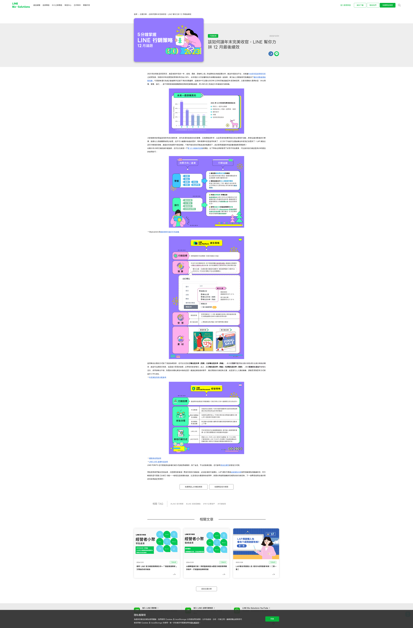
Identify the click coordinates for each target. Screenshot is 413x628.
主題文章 (143, 14)
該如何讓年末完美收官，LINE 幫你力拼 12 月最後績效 (170, 14)
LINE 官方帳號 (177, 504)
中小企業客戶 (210, 504)
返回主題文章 (206, 589)
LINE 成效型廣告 (194, 504)
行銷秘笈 (222, 504)
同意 (272, 619)
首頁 (135, 14)
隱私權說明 (194, 622)
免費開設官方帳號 (221, 487)
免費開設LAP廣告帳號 (193, 487)
